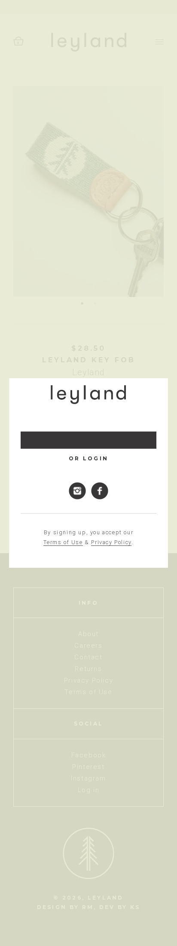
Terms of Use (62, 542)
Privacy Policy (111, 542)
